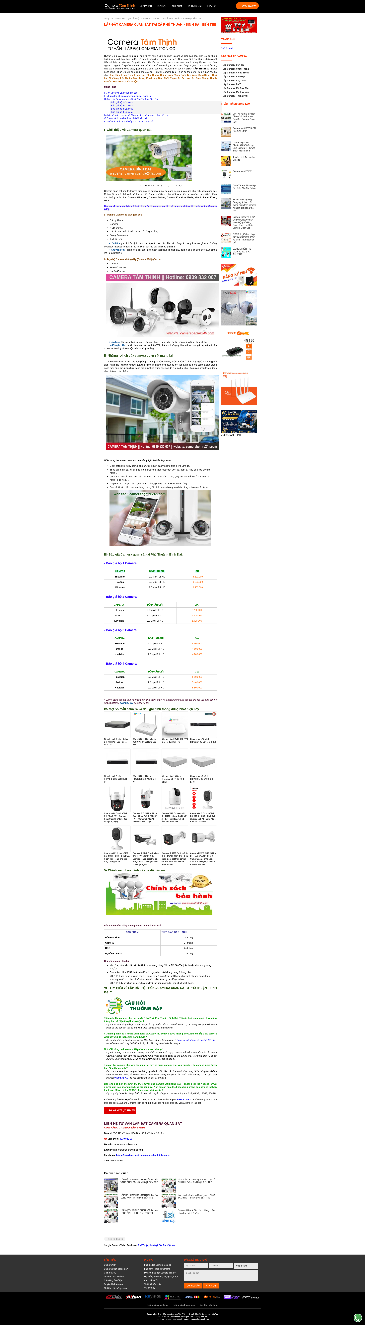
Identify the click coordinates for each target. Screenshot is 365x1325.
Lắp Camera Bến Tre (234, 65)
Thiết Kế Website (152, 1284)
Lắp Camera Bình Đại (234, 76)
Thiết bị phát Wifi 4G (114, 1276)
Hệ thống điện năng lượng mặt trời (161, 1276)
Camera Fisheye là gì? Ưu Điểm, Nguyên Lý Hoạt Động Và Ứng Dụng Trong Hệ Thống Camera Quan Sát (244, 222)
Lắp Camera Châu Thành (236, 68)
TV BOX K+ (149, 1288)
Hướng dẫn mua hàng (157, 1305)
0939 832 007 (249, 5)
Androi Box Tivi (151, 1280)
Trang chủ (108, 18)
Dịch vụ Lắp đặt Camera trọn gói (160, 1272)
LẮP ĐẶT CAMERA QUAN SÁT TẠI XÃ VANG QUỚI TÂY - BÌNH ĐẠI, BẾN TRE (139, 1181)
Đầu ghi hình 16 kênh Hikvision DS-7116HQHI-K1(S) (173, 779)
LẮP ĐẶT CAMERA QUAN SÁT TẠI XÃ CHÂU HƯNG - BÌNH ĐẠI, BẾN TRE (196, 1181)
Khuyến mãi (195, 6)
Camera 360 (110, 1272)
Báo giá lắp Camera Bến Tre (157, 1265)
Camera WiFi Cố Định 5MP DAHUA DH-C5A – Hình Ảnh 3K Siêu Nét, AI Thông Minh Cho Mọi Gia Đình (203, 817)
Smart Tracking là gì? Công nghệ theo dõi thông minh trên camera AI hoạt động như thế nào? (244, 205)
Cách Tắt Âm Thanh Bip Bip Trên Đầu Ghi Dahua (244, 187)
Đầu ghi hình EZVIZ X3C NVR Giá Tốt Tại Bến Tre (175, 740)
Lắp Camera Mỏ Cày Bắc (236, 88)
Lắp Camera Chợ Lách (234, 80)
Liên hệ (211, 6)
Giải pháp (177, 6)
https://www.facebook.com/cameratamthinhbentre (143, 1155)
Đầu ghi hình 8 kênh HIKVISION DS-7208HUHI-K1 (116, 779)
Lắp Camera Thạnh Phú (235, 96)
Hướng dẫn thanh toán (184, 1305)
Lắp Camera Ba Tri (232, 84)
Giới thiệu (146, 6)
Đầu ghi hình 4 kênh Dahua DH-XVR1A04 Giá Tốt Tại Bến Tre (116, 742)
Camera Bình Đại (122, 18)
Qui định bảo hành (209, 1305)
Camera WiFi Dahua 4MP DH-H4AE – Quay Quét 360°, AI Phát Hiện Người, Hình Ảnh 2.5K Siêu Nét (174, 817)
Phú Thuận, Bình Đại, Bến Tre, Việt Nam (157, 1245)
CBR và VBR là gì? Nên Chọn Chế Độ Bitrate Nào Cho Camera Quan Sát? (244, 117)
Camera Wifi (110, 1265)
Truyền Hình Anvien (113, 1284)
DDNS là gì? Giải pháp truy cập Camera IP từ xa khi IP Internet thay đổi (244, 238)
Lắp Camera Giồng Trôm (236, 72)
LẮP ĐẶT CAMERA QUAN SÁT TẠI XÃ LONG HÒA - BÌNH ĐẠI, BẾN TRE (139, 1196)
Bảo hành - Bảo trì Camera (157, 1269)
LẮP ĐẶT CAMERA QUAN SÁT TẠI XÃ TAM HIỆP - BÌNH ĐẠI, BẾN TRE (196, 1196)
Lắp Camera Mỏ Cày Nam (236, 92)
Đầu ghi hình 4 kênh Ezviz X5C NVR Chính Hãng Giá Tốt (144, 742)
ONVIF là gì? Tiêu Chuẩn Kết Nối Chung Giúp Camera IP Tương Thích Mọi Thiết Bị (244, 146)
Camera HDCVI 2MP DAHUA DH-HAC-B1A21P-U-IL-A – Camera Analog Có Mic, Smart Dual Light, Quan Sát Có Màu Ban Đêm (203, 859)
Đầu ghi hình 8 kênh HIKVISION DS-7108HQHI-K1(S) (202, 779)
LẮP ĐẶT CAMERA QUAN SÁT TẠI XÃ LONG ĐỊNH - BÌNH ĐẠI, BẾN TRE (139, 1211)
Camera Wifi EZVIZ (242, 171)
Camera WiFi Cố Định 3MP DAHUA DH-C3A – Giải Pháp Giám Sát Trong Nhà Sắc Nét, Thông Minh (117, 857)
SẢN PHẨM (227, 48)
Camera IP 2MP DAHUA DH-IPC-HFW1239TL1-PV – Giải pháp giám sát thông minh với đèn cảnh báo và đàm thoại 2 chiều (175, 859)
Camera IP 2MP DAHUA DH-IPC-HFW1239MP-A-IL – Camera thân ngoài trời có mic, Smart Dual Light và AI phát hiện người (146, 859)
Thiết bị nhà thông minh (115, 1288)
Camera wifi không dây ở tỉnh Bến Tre (196, 1040)
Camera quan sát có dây (116, 1269)
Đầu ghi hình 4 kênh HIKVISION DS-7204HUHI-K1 (145, 779)
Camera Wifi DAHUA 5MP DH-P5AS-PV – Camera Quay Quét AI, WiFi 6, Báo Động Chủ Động (116, 817)
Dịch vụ (161, 6)
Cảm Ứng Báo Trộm (113, 1280)
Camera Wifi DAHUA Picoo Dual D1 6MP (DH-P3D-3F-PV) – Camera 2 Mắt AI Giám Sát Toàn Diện (145, 817)
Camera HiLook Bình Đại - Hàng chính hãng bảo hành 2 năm (196, 1211)
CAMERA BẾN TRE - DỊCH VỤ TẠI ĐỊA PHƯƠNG (243, 251)
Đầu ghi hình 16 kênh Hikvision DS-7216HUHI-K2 (203, 740)
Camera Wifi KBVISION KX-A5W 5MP (244, 129)
